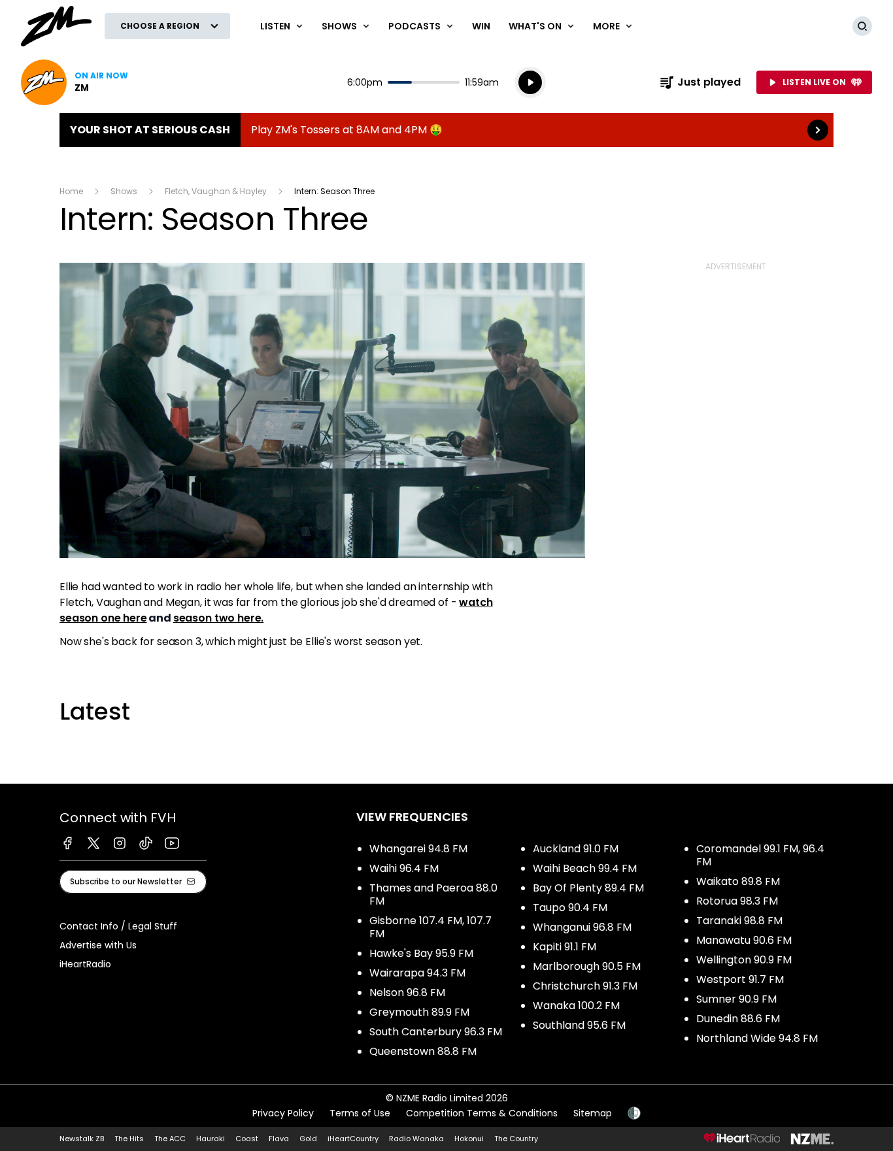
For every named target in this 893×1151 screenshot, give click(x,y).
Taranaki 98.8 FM (739, 920)
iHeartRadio (85, 964)
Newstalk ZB (81, 1138)
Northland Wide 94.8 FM (757, 1038)
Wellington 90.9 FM (744, 959)
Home (71, 191)
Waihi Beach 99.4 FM (585, 868)
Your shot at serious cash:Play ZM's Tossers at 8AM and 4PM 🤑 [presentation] (446, 130)
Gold (308, 1138)
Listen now (74, 82)
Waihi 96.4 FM (404, 868)
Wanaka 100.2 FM (576, 1005)
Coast (246, 1138)
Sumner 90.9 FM (736, 999)
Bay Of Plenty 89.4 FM (588, 887)
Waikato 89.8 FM (738, 881)
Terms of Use (359, 1113)
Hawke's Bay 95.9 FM (421, 953)
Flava (279, 1138)
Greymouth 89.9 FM (419, 1012)
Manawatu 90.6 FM (744, 940)
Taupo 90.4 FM (570, 907)
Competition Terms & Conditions (482, 1113)
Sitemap (592, 1113)
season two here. (218, 618)
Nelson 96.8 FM (407, 992)
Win (481, 26)
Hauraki (210, 1138)
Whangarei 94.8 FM (418, 848)
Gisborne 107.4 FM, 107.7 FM (430, 927)
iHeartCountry (353, 1138)
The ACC (170, 1138)
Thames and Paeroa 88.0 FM (433, 894)
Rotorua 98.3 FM (737, 901)
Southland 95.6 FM (579, 1025)
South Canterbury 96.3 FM (435, 1031)
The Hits (129, 1138)
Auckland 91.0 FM (575, 848)
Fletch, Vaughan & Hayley (216, 191)
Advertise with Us (98, 945)
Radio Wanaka (416, 1138)
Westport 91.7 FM (740, 979)
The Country (516, 1138)
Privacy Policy (283, 1113)
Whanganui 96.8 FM (582, 927)
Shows (123, 191)
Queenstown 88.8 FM (423, 1051)
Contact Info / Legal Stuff (118, 926)
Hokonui (469, 1138)
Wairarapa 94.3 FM (417, 972)
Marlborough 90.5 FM (587, 966)
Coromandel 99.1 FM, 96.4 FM (760, 855)
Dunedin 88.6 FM (738, 1018)
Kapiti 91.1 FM (564, 946)
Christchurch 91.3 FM (585, 985)
